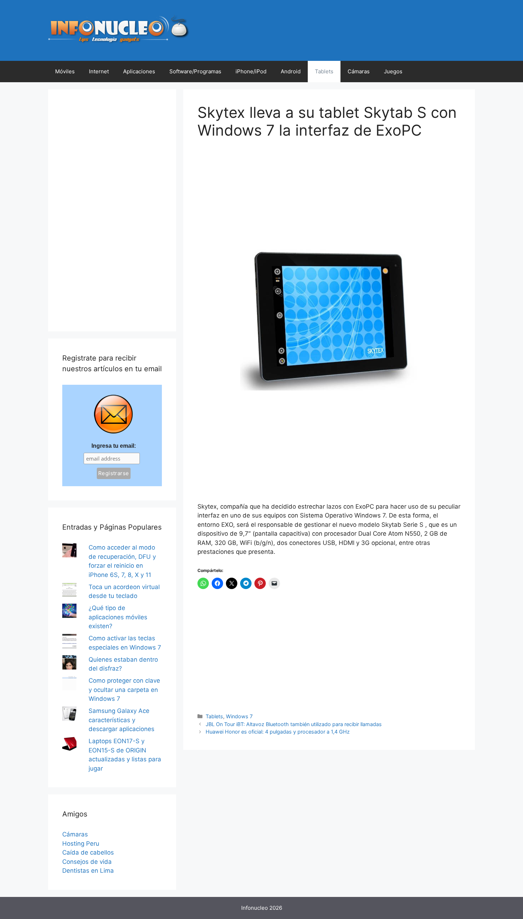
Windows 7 (239, 716)
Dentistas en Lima (88, 870)
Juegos (393, 71)
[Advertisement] (250, 198)
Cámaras (359, 71)
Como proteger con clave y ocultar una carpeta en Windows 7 (124, 689)
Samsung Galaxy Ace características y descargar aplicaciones (121, 719)
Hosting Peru (80, 843)
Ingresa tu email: (113, 446)
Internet (99, 71)
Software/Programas (195, 71)
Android (291, 71)
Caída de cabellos (88, 852)
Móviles (65, 71)
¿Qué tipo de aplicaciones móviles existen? (118, 617)
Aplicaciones (139, 71)
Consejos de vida (87, 861)
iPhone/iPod (251, 71)
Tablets (324, 71)
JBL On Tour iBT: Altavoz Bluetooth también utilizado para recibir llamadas (294, 724)
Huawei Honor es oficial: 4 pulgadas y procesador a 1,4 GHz (278, 732)
